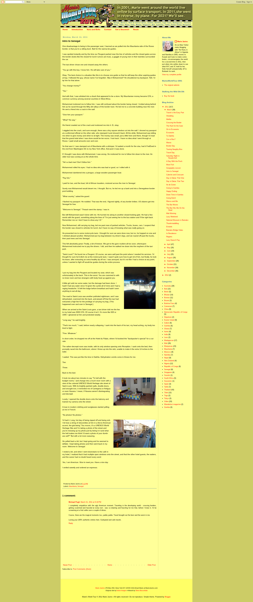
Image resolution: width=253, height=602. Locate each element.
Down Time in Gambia (174, 195)
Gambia (167, 326)
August (170, 258)
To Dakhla (170, 136)
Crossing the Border (173, 123)
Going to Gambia (172, 188)
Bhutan (167, 295)
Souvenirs (168, 381)
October (170, 264)
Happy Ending (171, 191)
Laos (166, 337)
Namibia (167, 355)
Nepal (166, 358)
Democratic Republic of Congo (175, 312)
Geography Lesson (173, 168)
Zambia (167, 407)
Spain (166, 384)
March (169, 110)
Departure (168, 317)
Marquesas (168, 346)
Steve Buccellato (142, 590)
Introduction (77, 29)
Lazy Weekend (172, 217)
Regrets (169, 237)
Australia (167, 286)
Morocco (167, 352)
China (166, 309)
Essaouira (170, 133)
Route (136, 29)
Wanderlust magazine (172, 404)
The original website (171, 85)
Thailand (167, 390)
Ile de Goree (171, 185)
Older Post (152, 565)
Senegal (80, 486)
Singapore (168, 372)
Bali (165, 289)
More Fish (170, 165)
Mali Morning (171, 213)
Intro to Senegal (172, 171)
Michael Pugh (74, 502)
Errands (169, 227)
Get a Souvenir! (122, 29)
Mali (165, 343)
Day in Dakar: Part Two (175, 181)
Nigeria (166, 363)
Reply (71, 523)
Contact (107, 29)
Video (166, 401)
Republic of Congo (171, 366)
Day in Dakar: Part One (175, 178)
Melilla (168, 119)
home (166, 332)
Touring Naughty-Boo (174, 149)
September (171, 261)
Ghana (166, 329)
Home (65, 29)
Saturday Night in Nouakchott (172, 157)
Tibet (166, 393)
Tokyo (166, 398)
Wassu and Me (172, 201)
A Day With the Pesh (174, 161)
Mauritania (73, 486)
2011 (167, 107)
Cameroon (168, 306)
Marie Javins (182, 42)
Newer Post (67, 565)
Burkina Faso (169, 303)
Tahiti (166, 387)
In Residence (171, 233)
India (166, 334)
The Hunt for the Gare (174, 126)
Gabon (166, 323)
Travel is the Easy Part (175, 113)
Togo (166, 395)
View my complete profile (171, 75)
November (171, 268)
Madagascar (169, 340)
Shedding (169, 116)
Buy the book (169, 96)
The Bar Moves (172, 205)
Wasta (168, 143)
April (169, 244)
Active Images (121, 590)
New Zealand (169, 361)
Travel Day (170, 153)
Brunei (166, 300)
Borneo (167, 298)
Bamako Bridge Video (174, 230)
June (169, 251)
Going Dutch (171, 198)
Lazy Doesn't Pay (173, 240)
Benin (166, 292)
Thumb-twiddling (172, 223)
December (171, 271)
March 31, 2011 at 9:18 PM (91, 502)
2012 (167, 275)
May (169, 248)
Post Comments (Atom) (82, 569)
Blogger (167, 597)
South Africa (169, 378)
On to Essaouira (172, 129)
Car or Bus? (170, 139)
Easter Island (169, 320)
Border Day (170, 146)
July (169, 254)
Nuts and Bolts (93, 29)
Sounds (167, 375)
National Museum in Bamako (177, 220)
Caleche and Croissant (175, 175)
